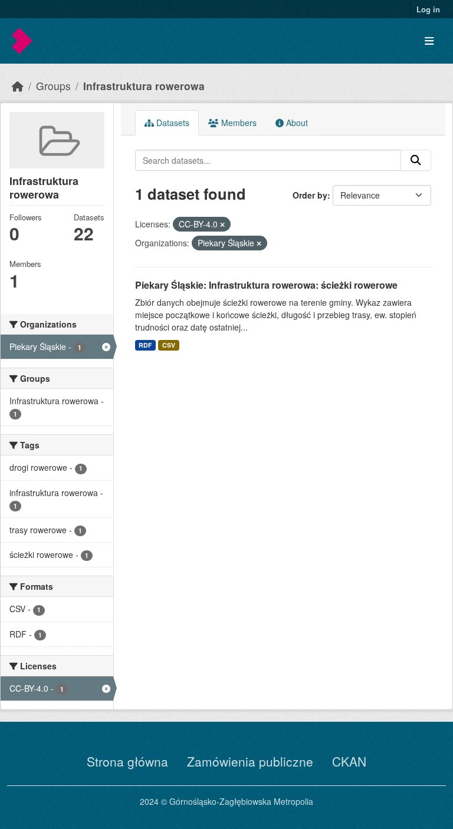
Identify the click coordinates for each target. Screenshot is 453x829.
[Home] (18, 85)
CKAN (349, 761)
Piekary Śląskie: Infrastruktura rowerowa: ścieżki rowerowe (266, 285)
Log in (428, 9)
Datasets (171, 122)
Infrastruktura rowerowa (144, 85)
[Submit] (416, 160)
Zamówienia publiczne (250, 761)
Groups (53, 85)
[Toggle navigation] (429, 40)
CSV (168, 345)
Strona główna (127, 761)
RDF (145, 345)
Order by (310, 195)
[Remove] (222, 224)
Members (238, 122)
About (296, 122)
